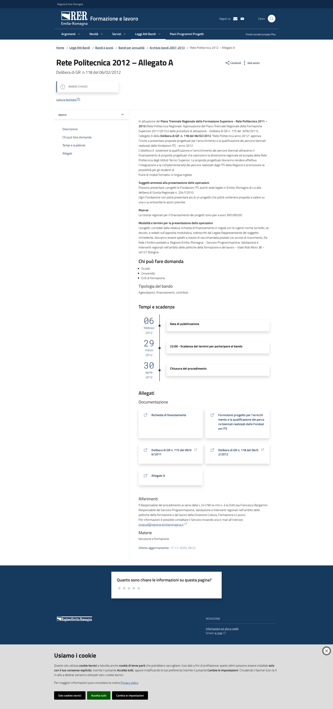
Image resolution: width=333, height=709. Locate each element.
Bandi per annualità (131, 47)
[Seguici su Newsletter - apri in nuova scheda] (233, 18)
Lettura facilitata (66, 100)
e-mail (218, 633)
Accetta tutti (98, 695)
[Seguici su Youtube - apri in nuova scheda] (240, 18)
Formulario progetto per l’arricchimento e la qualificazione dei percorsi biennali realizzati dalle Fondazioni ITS (241, 422)
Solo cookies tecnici (69, 695)
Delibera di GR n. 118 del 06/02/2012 (238, 452)
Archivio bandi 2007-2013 (167, 47)
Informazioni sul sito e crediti (222, 629)
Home (60, 47)
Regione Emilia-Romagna (70, 4)
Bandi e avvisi (104, 47)
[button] (271, 18)
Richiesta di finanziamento (168, 415)
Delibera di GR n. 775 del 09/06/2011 (171, 452)
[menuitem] (259, 35)
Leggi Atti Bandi (79, 47)
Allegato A (158, 475)
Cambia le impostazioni (130, 695)
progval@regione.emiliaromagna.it (161, 524)
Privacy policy (129, 682)
